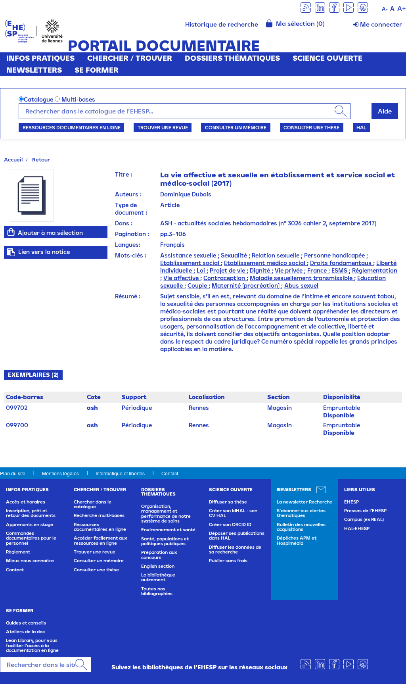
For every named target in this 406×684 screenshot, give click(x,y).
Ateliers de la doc (25, 631)
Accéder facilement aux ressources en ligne (100, 540)
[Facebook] (334, 7)
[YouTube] (348, 7)
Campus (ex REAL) (364, 519)
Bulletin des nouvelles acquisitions (301, 527)
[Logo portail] (34, 30)
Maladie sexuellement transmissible (302, 278)
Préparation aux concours (159, 554)
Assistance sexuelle (189, 255)
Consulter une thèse (311, 127)
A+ (401, 8)
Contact (169, 473)
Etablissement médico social (265, 262)
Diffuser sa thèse (228, 502)
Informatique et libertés (120, 473)
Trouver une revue (163, 127)
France (317, 270)
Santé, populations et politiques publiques (165, 541)
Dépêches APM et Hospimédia (296, 540)
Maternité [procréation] (246, 285)
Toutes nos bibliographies (156, 591)
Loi (202, 270)
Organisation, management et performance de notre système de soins (166, 513)
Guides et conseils (26, 623)
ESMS (340, 270)
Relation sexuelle (276, 255)
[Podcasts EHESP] (363, 7)
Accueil (13, 159)
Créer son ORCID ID (230, 524)
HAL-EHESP (357, 528)
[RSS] (306, 7)
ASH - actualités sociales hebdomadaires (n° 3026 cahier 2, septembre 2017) (268, 223)
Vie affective (181, 278)
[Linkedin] (320, 7)
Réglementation (374, 270)
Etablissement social (190, 262)
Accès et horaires (25, 502)
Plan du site (12, 473)
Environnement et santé (168, 529)
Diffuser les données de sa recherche (235, 549)
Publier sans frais (228, 560)
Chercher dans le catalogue (92, 504)
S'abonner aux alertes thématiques (301, 513)
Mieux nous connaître (30, 560)
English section (157, 566)
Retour (41, 159)
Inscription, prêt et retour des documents (31, 513)
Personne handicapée (335, 255)
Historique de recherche (221, 24)
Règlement (18, 552)
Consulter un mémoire (235, 127)
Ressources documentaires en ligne (72, 127)
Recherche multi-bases (99, 515)
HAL (361, 127)
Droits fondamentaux (341, 262)
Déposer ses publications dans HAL (236, 535)
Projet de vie (228, 270)
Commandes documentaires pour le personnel (31, 538)
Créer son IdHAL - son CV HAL (233, 513)
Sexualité (235, 255)
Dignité (261, 270)
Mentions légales (60, 473)
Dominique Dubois (185, 194)
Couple (198, 285)
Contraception (225, 278)
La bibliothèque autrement (158, 577)
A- (385, 9)
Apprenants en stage (29, 524)
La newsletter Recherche (304, 502)
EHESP (351, 502)
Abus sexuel (301, 285)
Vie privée (289, 270)
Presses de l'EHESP (365, 510)
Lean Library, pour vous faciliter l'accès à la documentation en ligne (32, 645)
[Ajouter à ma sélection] (11, 232)
